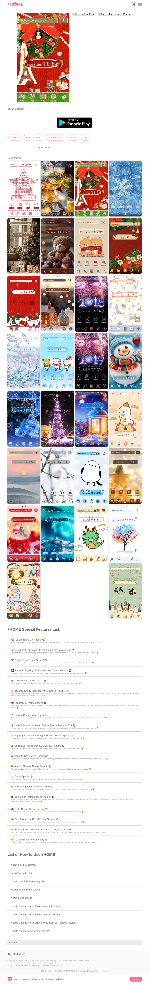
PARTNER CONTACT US (64, 971)
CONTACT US (46, 971)
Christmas (15, 137)
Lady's (86, 137)
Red (28, 137)
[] (138, 942)
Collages (73, 137)
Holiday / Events (55, 137)
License (105, 971)
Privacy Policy (94, 971)
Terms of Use (81, 971)
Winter (39, 137)
